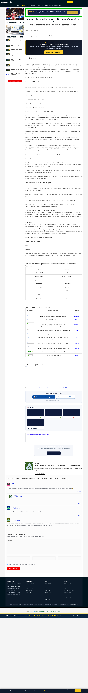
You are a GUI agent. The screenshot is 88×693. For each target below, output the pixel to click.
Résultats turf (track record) (32, 595)
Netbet (77, 348)
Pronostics (23, 5)
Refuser (70, 690)
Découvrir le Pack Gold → (53, 52)
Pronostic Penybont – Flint (17, 45)
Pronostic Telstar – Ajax (16, 65)
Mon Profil (51, 5)
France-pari (76, 343)
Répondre (79, 491)
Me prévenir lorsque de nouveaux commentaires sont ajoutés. (22, 564)
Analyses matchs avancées (40, 611)
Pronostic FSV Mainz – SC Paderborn (17, 74)
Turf (28, 5)
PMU (76, 337)
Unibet (77, 319)
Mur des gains (48, 592)
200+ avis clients (16, 586)
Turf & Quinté (30, 611)
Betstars (76, 324)
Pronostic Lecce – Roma (16, 49)
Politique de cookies (68, 592)
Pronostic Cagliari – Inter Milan (16, 54)
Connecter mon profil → (72, 12)
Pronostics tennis (29, 588)
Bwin (76, 355)
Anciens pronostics (40, 473)
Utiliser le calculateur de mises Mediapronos (38, 434)
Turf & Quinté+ (29, 590)
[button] (54, 434)
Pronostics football (30, 586)
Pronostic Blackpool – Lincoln (16, 60)
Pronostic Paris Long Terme (17, 69)
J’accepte (78, 690)
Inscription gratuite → (53, 453)
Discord (46, 5)
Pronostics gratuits (57, 5)
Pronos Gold (28, 592)
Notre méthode (48, 583)
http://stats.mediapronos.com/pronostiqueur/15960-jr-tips (54, 387)
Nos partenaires (67, 597)
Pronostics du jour (50, 611)
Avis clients (47, 590)
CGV (65, 586)
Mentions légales (67, 583)
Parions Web (76, 334)
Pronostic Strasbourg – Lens (16, 40)
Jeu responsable (67, 595)
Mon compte (47, 597)
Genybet (76, 351)
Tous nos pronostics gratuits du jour (25, 615)
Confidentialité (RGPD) (69, 590)
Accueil (18, 5)
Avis (42, 5)
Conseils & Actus (33, 5)
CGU (65, 588)
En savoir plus (43, 690)
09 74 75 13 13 (59, 604)
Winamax (76, 316)
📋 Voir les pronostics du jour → (44, 397)
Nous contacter (48, 599)
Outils (39, 5)
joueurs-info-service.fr (74, 604)
